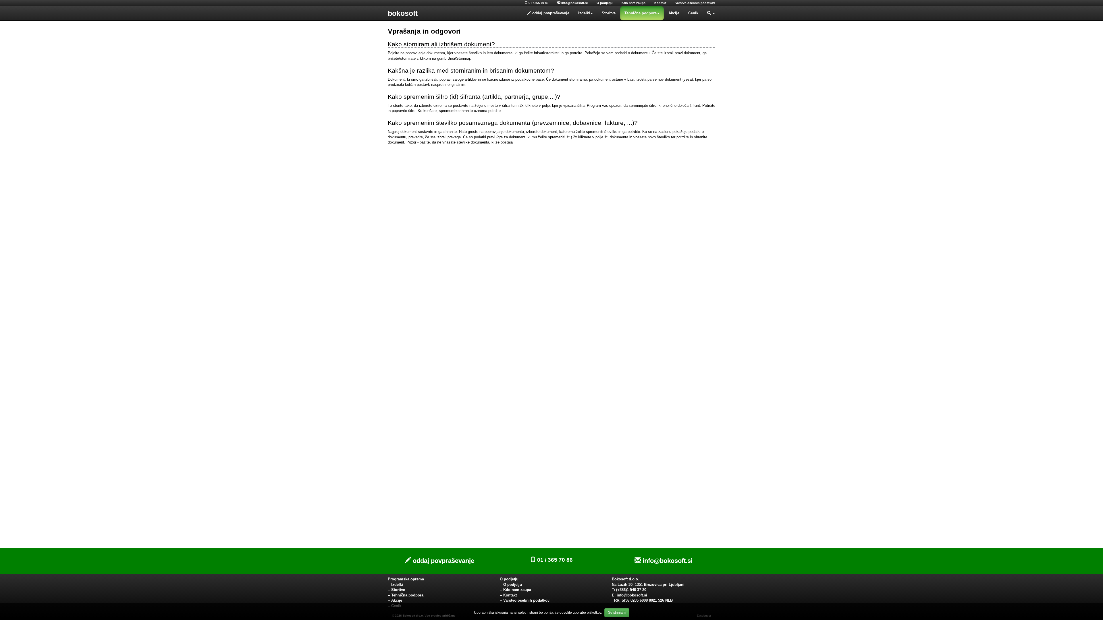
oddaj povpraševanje (442, 560)
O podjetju (605, 3)
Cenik (693, 13)
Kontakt (660, 3)
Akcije (673, 13)
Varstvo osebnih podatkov (695, 3)
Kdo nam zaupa (633, 3)
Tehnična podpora (640, 13)
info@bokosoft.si (574, 3)
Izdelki (584, 13)
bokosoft (403, 13)
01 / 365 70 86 (538, 3)
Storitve (609, 13)
